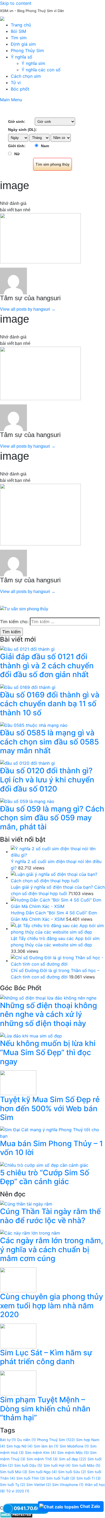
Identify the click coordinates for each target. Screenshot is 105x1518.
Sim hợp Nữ (19, 1446)
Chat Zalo (90, 1506)
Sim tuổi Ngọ (43, 1472)
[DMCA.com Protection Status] (16, 1514)
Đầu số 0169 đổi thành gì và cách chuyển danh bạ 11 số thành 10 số (49, 703)
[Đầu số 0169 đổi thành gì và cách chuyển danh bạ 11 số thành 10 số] (27, 686)
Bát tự (8, 1440)
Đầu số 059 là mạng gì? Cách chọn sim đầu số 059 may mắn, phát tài (52, 817)
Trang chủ (21, 25)
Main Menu (11, 99)
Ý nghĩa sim (33, 63)
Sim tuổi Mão (86, 1465)
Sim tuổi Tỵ (12, 1484)
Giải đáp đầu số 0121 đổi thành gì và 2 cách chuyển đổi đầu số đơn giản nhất (47, 665)
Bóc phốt (20, 89)
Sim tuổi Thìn (30, 1478)
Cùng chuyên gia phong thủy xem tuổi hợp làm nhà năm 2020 (51, 1305)
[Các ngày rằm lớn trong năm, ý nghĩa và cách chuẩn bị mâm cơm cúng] (30, 1232)
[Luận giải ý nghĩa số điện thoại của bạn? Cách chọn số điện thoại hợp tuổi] (58, 877)
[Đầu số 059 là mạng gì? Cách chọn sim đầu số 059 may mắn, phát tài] (27, 800)
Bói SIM (18, 31)
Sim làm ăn (46, 1446)
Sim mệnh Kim (40, 1452)
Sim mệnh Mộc (73, 1452)
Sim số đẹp (72, 1459)
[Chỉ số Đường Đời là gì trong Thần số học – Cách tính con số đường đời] (58, 960)
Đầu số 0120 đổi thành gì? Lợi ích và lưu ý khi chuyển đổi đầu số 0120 (47, 779)
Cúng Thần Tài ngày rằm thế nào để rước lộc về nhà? (50, 1216)
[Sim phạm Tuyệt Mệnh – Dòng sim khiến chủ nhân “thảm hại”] (18, 1382)
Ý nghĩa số (21, 57)
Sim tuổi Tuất (60, 1478)
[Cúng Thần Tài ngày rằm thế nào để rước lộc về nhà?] (26, 1203)
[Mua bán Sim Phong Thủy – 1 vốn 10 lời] (52, 1132)
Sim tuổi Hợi (57, 1465)
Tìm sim (19, 37)
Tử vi (16, 82)
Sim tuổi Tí (88, 1478)
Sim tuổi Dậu (28, 1465)
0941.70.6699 (30, 1508)
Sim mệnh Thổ (42, 1459)
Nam (45, 146)
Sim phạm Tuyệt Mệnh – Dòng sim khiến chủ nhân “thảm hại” (45, 1408)
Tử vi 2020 (17, 1491)
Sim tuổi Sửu (72, 1472)
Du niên (26, 1440)
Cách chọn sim (26, 76)
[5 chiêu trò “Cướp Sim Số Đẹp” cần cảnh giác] (44, 1164)
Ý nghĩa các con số (41, 69)
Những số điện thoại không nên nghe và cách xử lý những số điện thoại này (48, 1014)
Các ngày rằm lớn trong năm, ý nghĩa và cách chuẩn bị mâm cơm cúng (51, 1249)
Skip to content (16, 3)
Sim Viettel (38, 1484)
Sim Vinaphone (67, 1484)
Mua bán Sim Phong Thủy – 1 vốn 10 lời (51, 1148)
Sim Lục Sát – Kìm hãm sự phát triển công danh (46, 1357)
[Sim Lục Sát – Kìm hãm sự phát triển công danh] (18, 1335)
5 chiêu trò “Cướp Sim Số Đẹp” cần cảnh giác (44, 1177)
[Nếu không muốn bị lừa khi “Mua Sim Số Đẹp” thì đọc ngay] (31, 1035)
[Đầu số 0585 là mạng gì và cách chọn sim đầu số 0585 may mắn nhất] (34, 724)
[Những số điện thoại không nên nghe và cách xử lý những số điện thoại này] (48, 997)
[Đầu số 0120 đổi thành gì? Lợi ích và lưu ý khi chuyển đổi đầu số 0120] (27, 763)
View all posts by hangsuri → (27, 309)
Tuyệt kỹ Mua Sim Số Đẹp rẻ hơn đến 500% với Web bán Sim (50, 1108)
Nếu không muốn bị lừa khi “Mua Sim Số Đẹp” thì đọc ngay (48, 1052)
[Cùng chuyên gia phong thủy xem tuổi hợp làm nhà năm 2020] (18, 1279)
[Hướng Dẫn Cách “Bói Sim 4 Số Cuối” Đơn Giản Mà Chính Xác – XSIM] (58, 903)
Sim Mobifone (74, 1446)
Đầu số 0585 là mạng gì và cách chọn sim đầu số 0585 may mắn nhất (49, 741)
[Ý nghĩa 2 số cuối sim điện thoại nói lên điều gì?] (58, 851)
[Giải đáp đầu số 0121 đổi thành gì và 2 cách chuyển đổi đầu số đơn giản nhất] (27, 648)
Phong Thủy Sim (27, 50)
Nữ (17, 154)
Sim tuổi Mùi (13, 1472)
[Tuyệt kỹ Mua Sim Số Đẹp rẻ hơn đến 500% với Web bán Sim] (18, 1082)
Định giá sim (23, 44)
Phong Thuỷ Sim (56, 1440)
